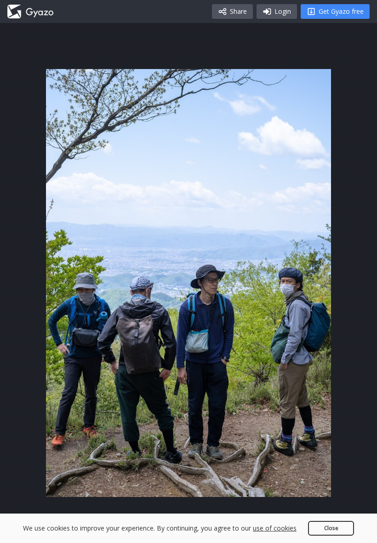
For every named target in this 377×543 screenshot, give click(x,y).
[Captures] (30, 11)
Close (331, 528)
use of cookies (275, 528)
